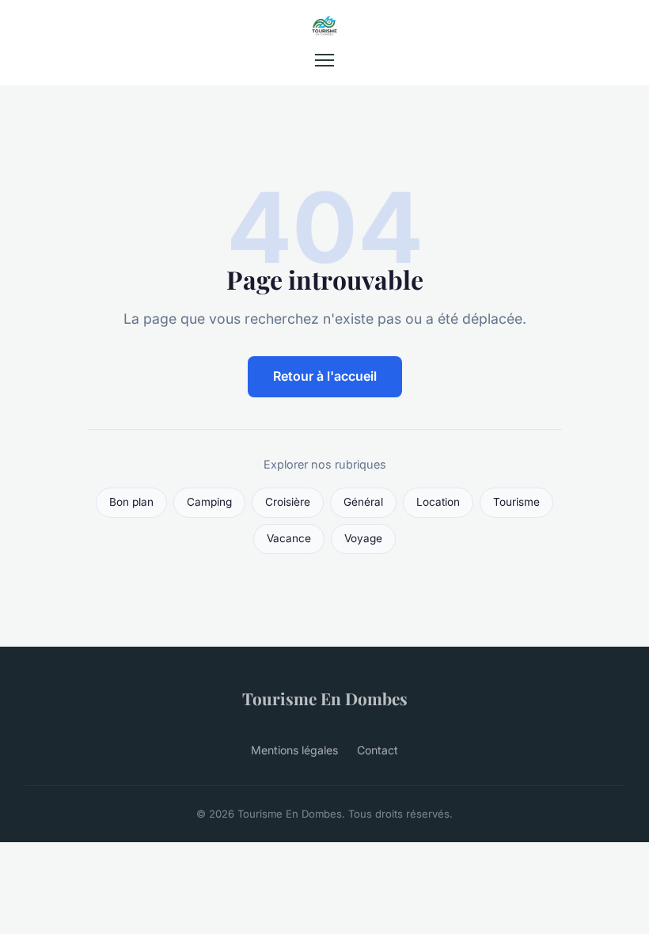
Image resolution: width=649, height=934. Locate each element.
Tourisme (516, 501)
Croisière (287, 501)
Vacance (289, 538)
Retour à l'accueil (325, 376)
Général (363, 501)
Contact (377, 750)
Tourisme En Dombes (325, 698)
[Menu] (324, 60)
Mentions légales (294, 750)
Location (438, 501)
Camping (209, 501)
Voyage (363, 538)
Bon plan (131, 501)
